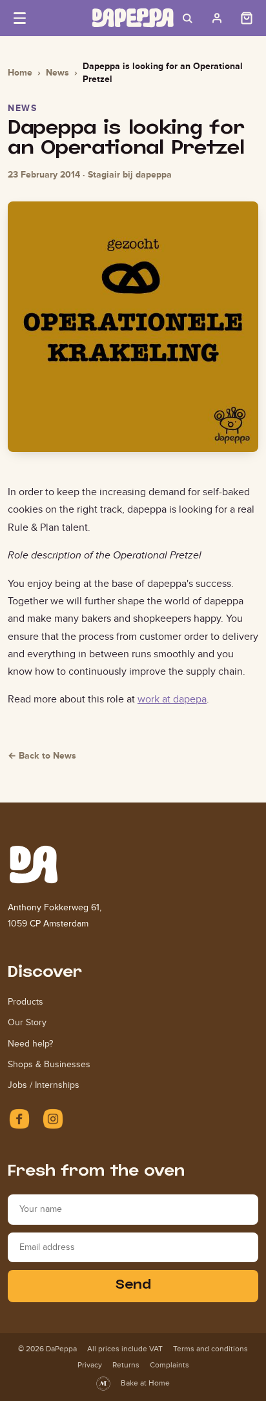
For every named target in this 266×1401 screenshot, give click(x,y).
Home (20, 72)
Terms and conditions (210, 1348)
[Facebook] (19, 1118)
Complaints (169, 1364)
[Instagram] (53, 1118)
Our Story (27, 1022)
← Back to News (42, 755)
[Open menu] (19, 18)
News (57, 72)
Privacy (89, 1364)
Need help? (30, 1043)
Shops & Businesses (49, 1064)
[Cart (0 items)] (246, 18)
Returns (125, 1364)
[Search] (187, 18)
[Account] (217, 18)
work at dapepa (172, 698)
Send (133, 1286)
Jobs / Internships (43, 1085)
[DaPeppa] (133, 17)
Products (25, 1002)
